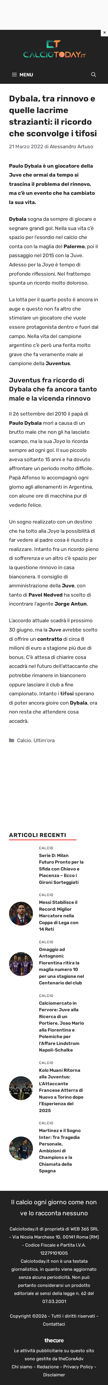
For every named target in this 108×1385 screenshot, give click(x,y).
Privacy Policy (78, 1366)
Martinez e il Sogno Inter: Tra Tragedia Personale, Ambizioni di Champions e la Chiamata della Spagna (60, 1151)
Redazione (48, 1366)
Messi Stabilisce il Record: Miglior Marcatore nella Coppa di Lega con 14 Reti (59, 916)
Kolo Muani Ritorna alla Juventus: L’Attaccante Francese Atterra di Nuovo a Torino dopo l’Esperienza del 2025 (61, 1090)
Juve (55, 630)
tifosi (67, 694)
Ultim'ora (44, 740)
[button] (93, 75)
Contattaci (54, 1324)
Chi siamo (22, 1366)
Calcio (24, 740)
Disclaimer (54, 1375)
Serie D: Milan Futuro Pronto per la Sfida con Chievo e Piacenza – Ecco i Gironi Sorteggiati (61, 869)
